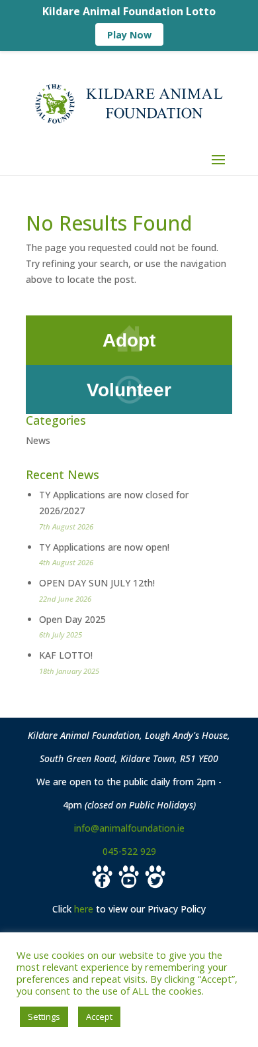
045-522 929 (129, 851)
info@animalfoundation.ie (129, 828)
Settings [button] (44, 1016)
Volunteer (129, 390)
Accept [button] (99, 1016)
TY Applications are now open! (104, 547)
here (83, 909)
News (38, 440)
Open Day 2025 (72, 619)
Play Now (129, 34)
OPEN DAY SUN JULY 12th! (97, 583)
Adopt (129, 340)
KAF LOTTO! (66, 655)
